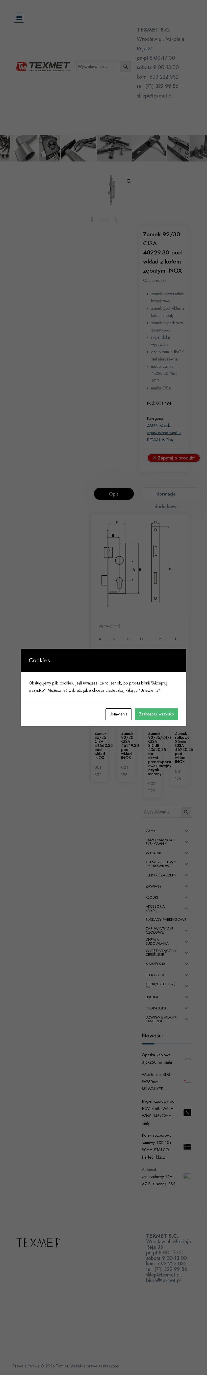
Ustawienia (118, 714)
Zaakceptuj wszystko (156, 714)
